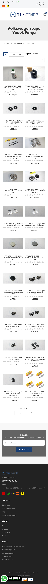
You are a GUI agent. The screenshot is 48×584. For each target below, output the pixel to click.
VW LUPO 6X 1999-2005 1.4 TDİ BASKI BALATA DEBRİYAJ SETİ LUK (35, 191)
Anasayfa (7, 43)
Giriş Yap (40, 4)
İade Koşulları (6, 556)
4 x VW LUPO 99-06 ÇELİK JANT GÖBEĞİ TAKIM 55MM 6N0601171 (35, 359)
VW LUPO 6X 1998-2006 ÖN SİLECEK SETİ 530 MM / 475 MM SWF (13, 156)
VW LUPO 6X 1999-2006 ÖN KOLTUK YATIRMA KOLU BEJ (13, 258)
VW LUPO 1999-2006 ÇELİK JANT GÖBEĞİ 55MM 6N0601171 (13, 393)
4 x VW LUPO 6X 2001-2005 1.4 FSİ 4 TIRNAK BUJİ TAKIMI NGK (35, 393)
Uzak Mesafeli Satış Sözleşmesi (13, 546)
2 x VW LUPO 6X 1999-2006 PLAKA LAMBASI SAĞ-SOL (35, 326)
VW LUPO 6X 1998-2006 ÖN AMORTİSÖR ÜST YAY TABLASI (35, 122)
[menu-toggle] (3, 14)
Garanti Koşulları (8, 553)
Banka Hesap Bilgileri (9, 515)
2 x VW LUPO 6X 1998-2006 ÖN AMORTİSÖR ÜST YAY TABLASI (13, 122)
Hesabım (5, 536)
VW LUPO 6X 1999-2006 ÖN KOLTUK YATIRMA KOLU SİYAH (13, 292)
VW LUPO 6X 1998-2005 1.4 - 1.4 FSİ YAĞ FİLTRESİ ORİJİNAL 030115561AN (35, 88)
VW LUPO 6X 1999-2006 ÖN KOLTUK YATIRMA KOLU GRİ (35, 258)
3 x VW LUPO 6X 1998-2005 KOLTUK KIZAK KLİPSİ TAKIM (35, 224)
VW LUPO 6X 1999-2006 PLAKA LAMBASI (13, 358)
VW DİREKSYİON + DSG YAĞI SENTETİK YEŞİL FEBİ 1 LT (13, 88)
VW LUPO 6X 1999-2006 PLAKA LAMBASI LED (13, 326)
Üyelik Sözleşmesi (8, 550)
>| (32, 413)
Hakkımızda (6, 505)
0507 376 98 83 (9, 481)
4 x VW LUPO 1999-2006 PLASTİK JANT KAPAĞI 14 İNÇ (35, 156)
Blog (3, 512)
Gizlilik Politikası (7, 560)
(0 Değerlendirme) (17, 92)
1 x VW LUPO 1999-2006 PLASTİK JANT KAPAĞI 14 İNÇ (13, 191)
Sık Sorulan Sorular (8, 508)
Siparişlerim (6, 532)
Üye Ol (44, 4)
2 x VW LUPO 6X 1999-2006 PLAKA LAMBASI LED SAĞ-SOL (35, 292)
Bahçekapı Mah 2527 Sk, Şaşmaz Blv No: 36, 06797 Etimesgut (23, 488)
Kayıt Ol (22, 450)
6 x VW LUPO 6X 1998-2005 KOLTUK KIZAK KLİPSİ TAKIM (13, 224)
